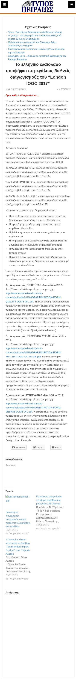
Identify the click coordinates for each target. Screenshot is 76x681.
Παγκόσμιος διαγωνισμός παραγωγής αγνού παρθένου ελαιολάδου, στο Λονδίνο (18, 519)
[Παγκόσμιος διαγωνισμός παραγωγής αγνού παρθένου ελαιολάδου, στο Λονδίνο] (19, 502)
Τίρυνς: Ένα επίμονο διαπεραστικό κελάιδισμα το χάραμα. (35, 32)
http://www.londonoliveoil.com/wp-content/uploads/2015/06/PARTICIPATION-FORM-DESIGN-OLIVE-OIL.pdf (33, 407)
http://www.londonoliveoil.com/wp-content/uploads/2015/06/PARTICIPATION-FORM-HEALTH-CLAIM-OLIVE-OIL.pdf (33, 352)
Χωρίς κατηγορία (15, 89)
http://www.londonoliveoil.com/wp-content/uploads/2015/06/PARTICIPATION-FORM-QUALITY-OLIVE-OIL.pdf (33, 297)
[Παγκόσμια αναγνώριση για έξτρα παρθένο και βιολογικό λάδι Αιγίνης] (51, 512)
